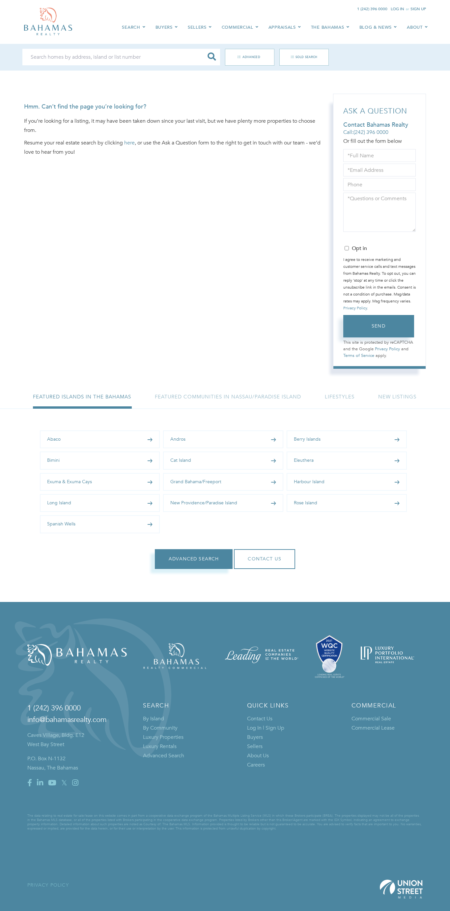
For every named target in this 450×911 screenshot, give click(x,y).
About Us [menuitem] (258, 755)
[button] (212, 57)
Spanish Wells (61, 524)
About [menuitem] (415, 27)
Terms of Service (358, 356)
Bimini (53, 460)
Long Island (59, 503)
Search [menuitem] (131, 27)
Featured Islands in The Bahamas (82, 396)
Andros (177, 439)
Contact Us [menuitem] (259, 718)
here (129, 142)
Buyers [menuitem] (164, 27)
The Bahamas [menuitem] (327, 27)
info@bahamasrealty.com (67, 720)
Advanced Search (246, 57)
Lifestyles (339, 396)
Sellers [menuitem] (197, 27)
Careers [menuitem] (256, 765)
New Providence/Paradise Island (203, 503)
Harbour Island (309, 482)
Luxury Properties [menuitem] (163, 737)
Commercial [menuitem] (237, 27)
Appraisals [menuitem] (282, 27)
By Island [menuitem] (153, 718)
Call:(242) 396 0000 (365, 132)
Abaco (54, 439)
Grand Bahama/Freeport (195, 482)
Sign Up (418, 9)
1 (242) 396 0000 (372, 9)
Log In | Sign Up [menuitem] (265, 728)
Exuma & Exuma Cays (69, 482)
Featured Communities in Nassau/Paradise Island (228, 396)
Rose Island (305, 503)
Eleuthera (304, 460)
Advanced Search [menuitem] (163, 755)
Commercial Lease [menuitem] (373, 728)
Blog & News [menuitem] (375, 27)
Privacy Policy (355, 308)
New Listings (397, 396)
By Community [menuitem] (160, 728)
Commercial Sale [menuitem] (371, 718)
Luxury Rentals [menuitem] (160, 746)
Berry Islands (307, 439)
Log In (397, 9)
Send (378, 326)
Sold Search (306, 57)
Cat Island (180, 460)
